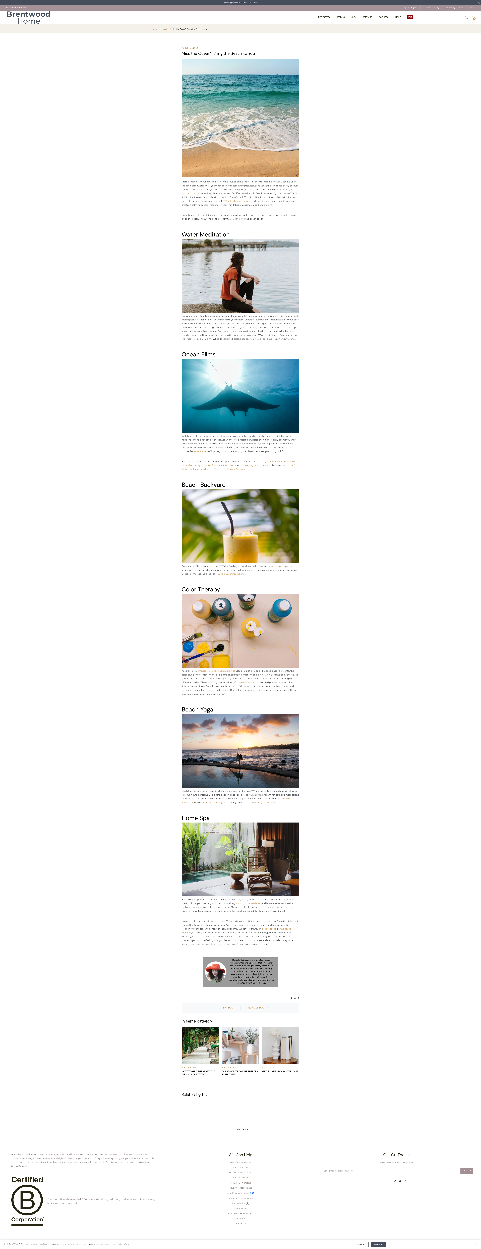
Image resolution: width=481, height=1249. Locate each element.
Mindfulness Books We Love (280, 1071)
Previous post (256, 1007)
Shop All (462, 8)
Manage (360, 1244)
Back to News (242, 1130)
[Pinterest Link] (298, 997)
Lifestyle (437, 8)
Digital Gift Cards (240, 1167)
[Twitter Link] (295, 997)
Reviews (427, 8)
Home (154, 29)
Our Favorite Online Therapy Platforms (240, 1073)
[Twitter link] (395, 1181)
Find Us (472, 8)
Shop (256, 2)
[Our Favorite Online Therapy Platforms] (240, 1045)
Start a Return (240, 1177)
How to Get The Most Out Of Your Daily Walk (199, 1073)
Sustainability (449, 8)
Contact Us (240, 1223)
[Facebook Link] (292, 997)
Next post (227, 1007)
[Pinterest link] (400, 1181)
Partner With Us (240, 1208)
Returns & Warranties (240, 1172)
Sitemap (240, 1218)
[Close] (477, 1244)
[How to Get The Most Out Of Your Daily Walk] (200, 1045)
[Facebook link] (390, 1181)
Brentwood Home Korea (240, 1213)
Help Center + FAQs (240, 1162)
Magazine (164, 29)
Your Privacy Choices (238, 1192)
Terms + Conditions (240, 1182)
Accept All (378, 1244)
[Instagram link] (405, 1181)
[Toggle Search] (467, 17)
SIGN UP (466, 1171)
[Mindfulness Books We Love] (280, 1045)
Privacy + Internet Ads (240, 1187)
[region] (240, 1244)
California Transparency (240, 1197)
